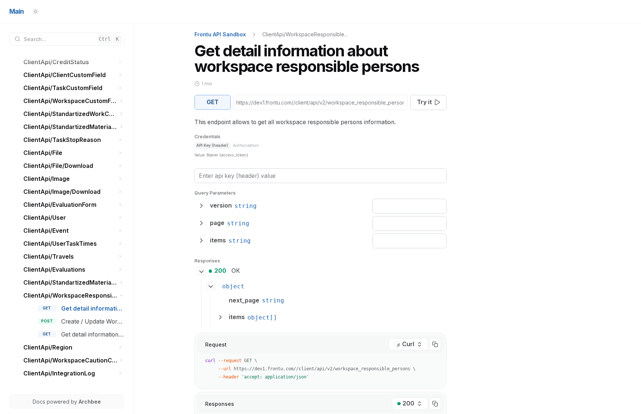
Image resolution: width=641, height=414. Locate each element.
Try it (424, 102)
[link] (73, 62)
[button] (120, 62)
